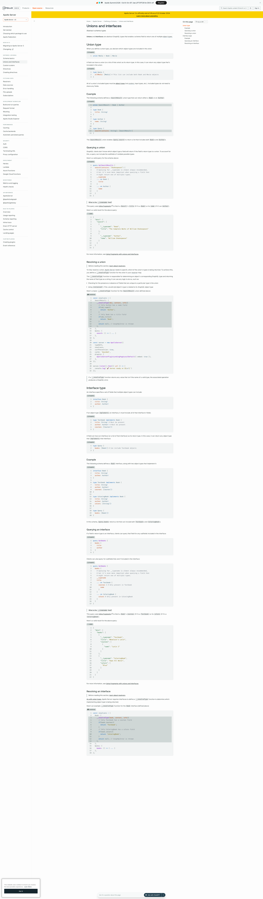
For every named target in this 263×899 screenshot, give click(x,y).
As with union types (94, 699)
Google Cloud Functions (12, 174)
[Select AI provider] (163, 895)
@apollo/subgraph (10, 199)
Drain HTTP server (10, 226)
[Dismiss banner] (260, 2)
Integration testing (10, 115)
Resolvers (6, 81)
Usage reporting (9, 215)
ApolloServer (8, 196)
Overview (6, 212)
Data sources (8, 85)
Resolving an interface (192, 43)
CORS (5, 147)
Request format (8, 108)
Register (161, 3)
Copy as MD (200, 21)
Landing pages (8, 233)
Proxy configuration (10, 154)
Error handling (8, 88)
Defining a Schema (110, 21)
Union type (186, 25)
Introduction (7, 26)
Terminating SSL (9, 151)
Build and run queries (11, 105)
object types (120, 83)
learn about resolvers (117, 266)
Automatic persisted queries (13, 135)
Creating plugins (9, 242)
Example (187, 28)
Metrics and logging (10, 183)
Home (89, 21)
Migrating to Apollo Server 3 (13, 46)
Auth (4, 144)
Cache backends (9, 131)
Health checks (8, 187)
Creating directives (10, 72)
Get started (7, 30)
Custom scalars (9, 65)
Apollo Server (97, 21)
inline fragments (105, 206)
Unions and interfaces (11, 62)
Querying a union (190, 30)
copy (170, 55)
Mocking (6, 112)
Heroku (5, 164)
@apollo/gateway (9, 203)
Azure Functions (9, 171)
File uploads (7, 92)
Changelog (7, 49)
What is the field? (100, 202)
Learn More (28, 887)
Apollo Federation (9, 37)
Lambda (6, 167)
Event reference (9, 246)
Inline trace (7, 222)
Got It (21, 891)
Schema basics (8, 58)
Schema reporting (9, 219)
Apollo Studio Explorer (11, 119)
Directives (7, 69)
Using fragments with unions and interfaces (122, 254)
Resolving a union (190, 33)
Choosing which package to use (15, 33)
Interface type (187, 36)
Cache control (8, 229)
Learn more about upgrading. (147, 16)
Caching (6, 128)
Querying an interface (192, 41)
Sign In (257, 8)
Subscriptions (8, 95)
